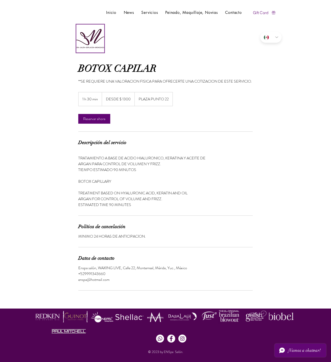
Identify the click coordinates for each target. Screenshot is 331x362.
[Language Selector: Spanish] (271, 37)
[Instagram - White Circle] (182, 339)
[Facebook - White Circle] (171, 339)
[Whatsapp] (160, 339)
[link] (94, 119)
